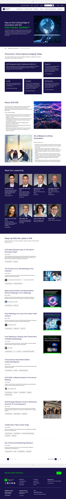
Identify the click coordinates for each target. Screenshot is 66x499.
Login (62, 5)
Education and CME (28, 9)
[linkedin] (7, 483)
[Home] (7, 9)
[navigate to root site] (11, 480)
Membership (36, 9)
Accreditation (59, 9)
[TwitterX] (5, 483)
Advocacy (41, 9)
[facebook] (12, 483)
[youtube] (14, 483)
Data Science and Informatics (50, 9)
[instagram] (10, 483)
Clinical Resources (20, 9)
